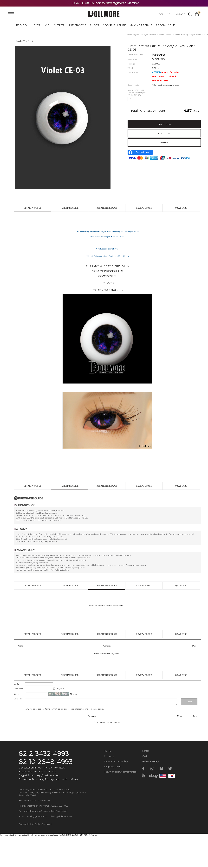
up (137, 99)
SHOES (94, 25)
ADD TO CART (164, 133)
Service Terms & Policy (116, 761)
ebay (152, 775)
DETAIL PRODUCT (32, 208)
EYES (36, 25)
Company (109, 756)
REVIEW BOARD (144, 208)
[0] (197, 14)
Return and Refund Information (120, 771)
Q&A (144, 756)
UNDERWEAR (77, 25)
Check (189, 702)
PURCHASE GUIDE (69, 208)
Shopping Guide (112, 766)
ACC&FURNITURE (114, 25)
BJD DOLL (23, 25)
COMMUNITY (24, 40)
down (142, 99)
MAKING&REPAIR (140, 25)
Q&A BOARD (181, 208)
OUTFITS (58, 25)
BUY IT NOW (164, 124)
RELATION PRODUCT (107, 208)
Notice (146, 750)
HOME (107, 750)
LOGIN (161, 14)
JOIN (170, 14)
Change (73, 694)
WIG (47, 25)
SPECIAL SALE (165, 25)
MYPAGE (180, 14)
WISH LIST (164, 142)
